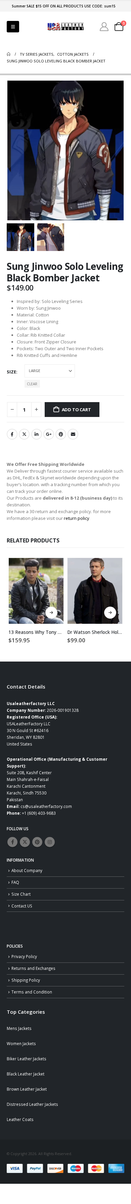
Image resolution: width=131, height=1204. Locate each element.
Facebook (12, 434)
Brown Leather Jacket (27, 1089)
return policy (76, 518)
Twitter (24, 434)
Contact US (21, 905)
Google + (48, 434)
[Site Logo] (65, 27)
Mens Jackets (19, 1028)
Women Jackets (21, 1043)
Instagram (50, 842)
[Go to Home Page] (8, 54)
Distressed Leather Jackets (32, 1104)
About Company (26, 870)
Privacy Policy (24, 956)
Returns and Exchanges (33, 968)
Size (11, 372)
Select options (51, 613)
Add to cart (76, 410)
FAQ (15, 882)
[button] (13, 26)
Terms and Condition (31, 992)
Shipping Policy (25, 980)
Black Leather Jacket (25, 1073)
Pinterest (60, 434)
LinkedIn (36, 434)
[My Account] (104, 26)
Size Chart (21, 894)
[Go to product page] (36, 591)
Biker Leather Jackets (26, 1058)
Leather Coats (20, 1119)
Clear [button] (32, 384)
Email (73, 434)
